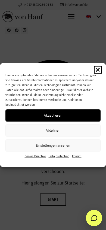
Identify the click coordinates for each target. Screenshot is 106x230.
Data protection (59, 156)
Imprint (77, 156)
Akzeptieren (53, 115)
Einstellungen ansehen (53, 145)
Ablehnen (53, 130)
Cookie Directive (35, 156)
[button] (98, 69)
